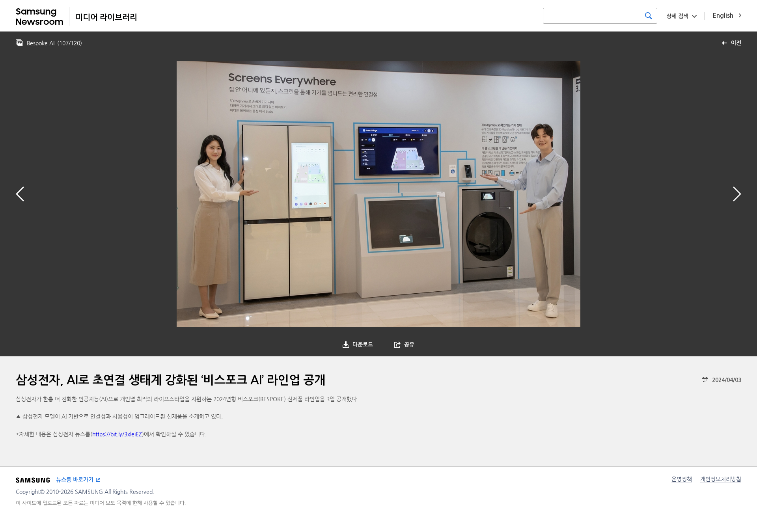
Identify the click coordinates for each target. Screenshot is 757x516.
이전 (736, 43)
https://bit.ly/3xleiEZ (117, 434)
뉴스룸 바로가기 (74, 479)
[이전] (20, 193)
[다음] (737, 193)
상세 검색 (677, 16)
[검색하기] (648, 16)
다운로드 (362, 344)
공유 (409, 344)
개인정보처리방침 (720, 479)
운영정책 (681, 479)
